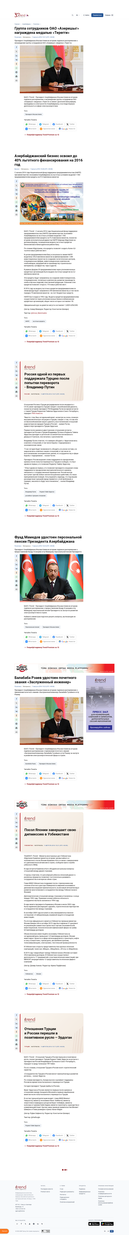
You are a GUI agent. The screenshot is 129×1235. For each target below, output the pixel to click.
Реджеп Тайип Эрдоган (47, 492)
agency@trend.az (20, 1211)
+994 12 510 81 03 (20, 1209)
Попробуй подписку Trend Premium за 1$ (42, 135)
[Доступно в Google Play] (107, 1224)
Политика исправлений (67, 1202)
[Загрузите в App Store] (94, 1224)
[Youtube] (29, 1224)
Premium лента (45, 1191)
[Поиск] (72, 15)
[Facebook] (21, 1224)
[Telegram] (33, 1224)
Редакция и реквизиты (67, 1191)
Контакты (63, 1194)
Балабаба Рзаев (30, 763)
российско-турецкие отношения (35, 495)
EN (105, 1231)
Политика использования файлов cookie (105, 1203)
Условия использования (105, 1189)
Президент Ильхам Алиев (33, 114)
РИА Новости (37, 413)
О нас (61, 1189)
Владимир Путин (30, 492)
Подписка (82, 1189)
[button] (16, 47)
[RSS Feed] (42, 1224)
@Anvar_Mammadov (39, 313)
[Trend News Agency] (20, 1187)
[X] (25, 1224)
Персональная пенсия (32, 627)
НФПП (27, 321)
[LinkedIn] (38, 1224)
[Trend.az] (22, 15)
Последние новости (47, 1189)
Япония (38, 974)
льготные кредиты (39, 321)
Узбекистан (29, 974)
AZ (108, 1231)
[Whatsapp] (17, 1224)
